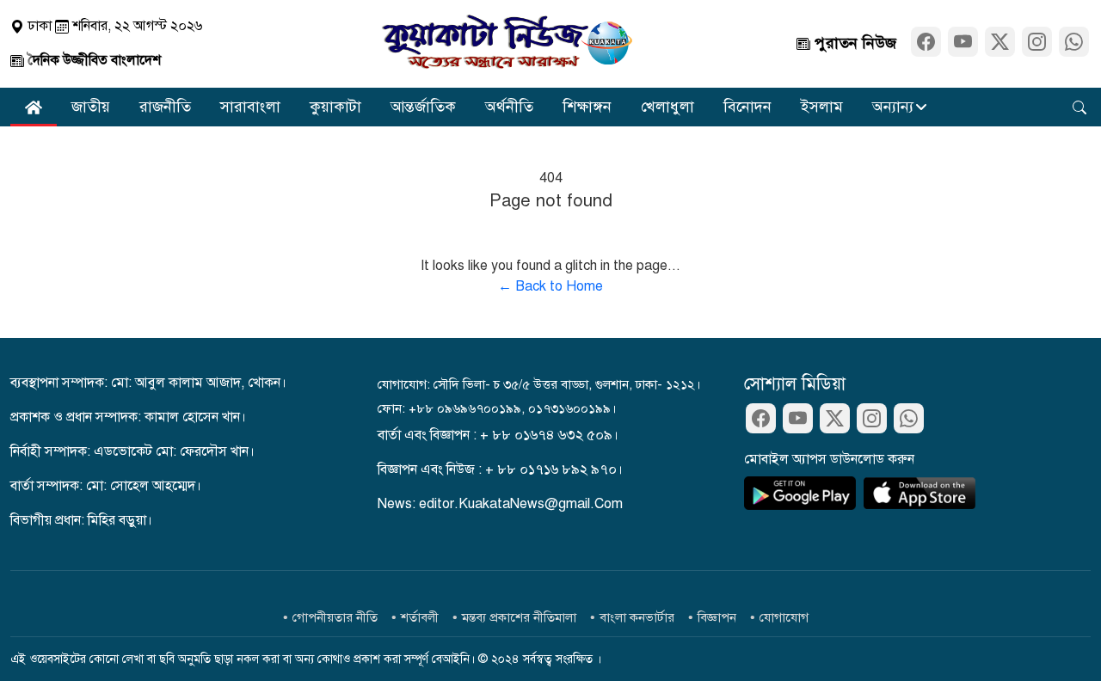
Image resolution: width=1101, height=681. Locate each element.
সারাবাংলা (250, 106)
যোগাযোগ (784, 617)
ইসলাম (822, 106)
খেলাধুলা (667, 106)
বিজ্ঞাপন (717, 617)
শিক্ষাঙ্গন (587, 106)
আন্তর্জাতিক (423, 106)
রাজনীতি (165, 106)
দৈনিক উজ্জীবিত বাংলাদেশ (92, 60)
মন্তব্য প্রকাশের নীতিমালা (519, 617)
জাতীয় (90, 106)
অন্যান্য (892, 106)
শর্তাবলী (420, 617)
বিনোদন (747, 106)
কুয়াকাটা (335, 106)
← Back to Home (550, 286)
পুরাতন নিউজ (853, 43)
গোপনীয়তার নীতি (335, 617)
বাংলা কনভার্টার (637, 617)
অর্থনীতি (509, 106)
